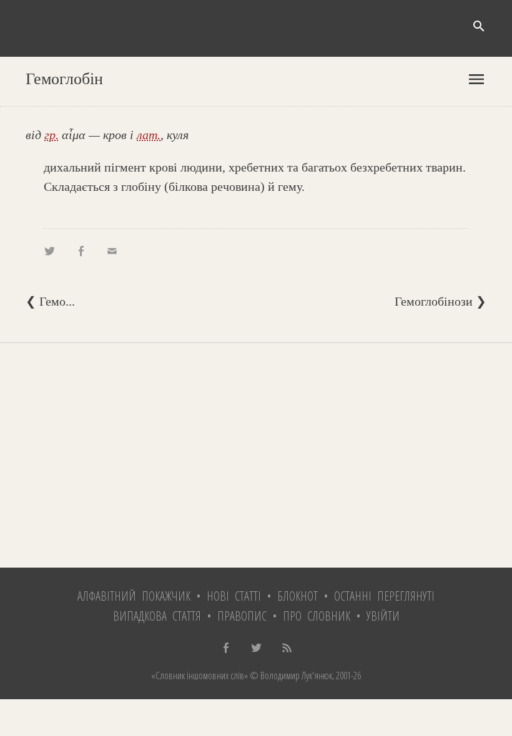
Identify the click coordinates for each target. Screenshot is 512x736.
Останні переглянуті (384, 596)
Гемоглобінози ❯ (440, 301)
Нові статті (234, 596)
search (478, 26)
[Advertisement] (256, 455)
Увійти (383, 616)
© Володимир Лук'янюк (290, 675)
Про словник (316, 616)
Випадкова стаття (157, 616)
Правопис (242, 616)
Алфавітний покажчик (133, 596)
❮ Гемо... (50, 301)
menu (476, 79)
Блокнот (297, 596)
